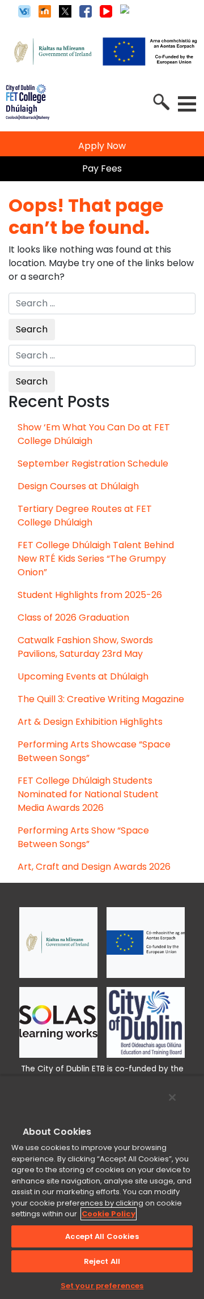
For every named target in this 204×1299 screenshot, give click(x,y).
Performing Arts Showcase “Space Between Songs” (94, 751)
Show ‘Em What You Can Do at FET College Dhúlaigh (94, 434)
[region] (102, 1187)
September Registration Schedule (93, 463)
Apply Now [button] (102, 145)
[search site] (160, 100)
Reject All (102, 1261)
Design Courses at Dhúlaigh (78, 486)
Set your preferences (102, 1285)
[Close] (172, 1097)
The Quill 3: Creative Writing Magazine (101, 699)
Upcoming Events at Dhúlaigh (83, 676)
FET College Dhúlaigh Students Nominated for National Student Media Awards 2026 (88, 794)
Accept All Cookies (101, 1236)
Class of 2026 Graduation (73, 617)
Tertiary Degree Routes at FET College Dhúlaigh (85, 515)
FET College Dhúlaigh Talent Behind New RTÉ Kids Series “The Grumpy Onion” (96, 559)
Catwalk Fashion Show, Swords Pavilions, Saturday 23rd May (85, 647)
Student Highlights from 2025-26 (90, 594)
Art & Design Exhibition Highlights (90, 721)
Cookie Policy (108, 1213)
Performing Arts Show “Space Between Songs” (83, 837)
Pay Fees (102, 168)
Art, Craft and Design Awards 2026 (94, 866)
